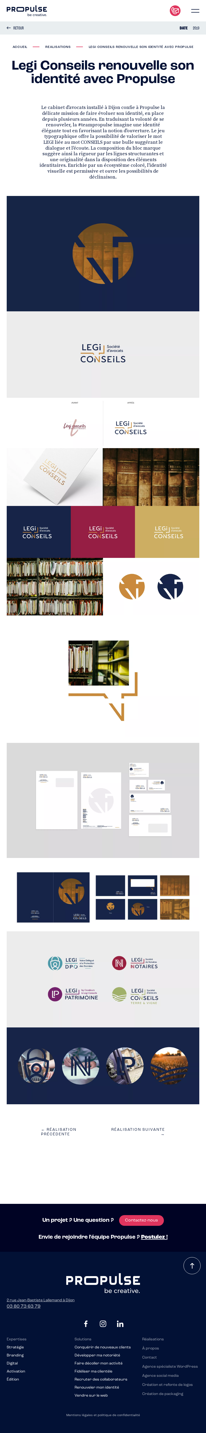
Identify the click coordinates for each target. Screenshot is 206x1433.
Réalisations (153, 1339)
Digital (12, 1364)
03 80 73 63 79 (24, 1306)
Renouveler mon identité (97, 1388)
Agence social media (160, 1376)
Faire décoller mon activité (99, 1364)
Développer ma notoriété (97, 1356)
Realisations (58, 47)
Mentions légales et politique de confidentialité (103, 1415)
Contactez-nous (141, 1220)
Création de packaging (162, 1394)
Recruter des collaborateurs (101, 1380)
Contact (149, 1358)
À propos (150, 1349)
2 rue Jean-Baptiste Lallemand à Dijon (41, 1300)
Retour (18, 28)
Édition (13, 1380)
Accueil (20, 47)
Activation (16, 1372)
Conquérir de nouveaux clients (103, 1347)
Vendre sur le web (91, 1396)
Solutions (83, 1339)
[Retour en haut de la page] (192, 1265)
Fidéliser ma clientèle (93, 1372)
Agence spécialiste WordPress (170, 1367)
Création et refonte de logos (167, 1385)
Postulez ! (154, 1237)
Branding (15, 1356)
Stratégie (15, 1347)
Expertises (17, 1339)
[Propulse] (27, 10)
